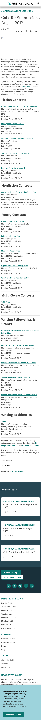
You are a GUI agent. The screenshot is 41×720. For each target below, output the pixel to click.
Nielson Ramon (18, 471)
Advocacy (4, 664)
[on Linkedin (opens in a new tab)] (31, 31)
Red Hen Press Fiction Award (13, 168)
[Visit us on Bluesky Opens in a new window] (20, 586)
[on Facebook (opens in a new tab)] (27, 31)
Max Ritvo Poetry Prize (10, 251)
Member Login (12, 572)
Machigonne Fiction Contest (12, 124)
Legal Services (6, 610)
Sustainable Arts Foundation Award (15, 377)
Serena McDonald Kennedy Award (15, 153)
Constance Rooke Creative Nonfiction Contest (20, 192)
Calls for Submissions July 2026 (19, 552)
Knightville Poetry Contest (12, 236)
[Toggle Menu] (3, 3)
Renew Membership (9, 617)
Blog (3, 649)
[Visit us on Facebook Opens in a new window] (26, 586)
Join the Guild (6, 603)
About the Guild (7, 660)
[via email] (36, 31)
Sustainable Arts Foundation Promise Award (19, 395)
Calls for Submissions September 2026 (20, 506)
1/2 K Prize (5, 302)
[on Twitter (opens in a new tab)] (22, 31)
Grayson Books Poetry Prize (12, 221)
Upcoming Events (8, 642)
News (3, 646)
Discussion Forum (8, 628)
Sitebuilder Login (13, 577)
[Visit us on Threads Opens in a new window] (14, 586)
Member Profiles (7, 621)
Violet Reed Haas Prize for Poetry (15, 278)
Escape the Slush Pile (30, 445)
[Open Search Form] (38, 3)
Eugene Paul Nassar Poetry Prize (14, 265)
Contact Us (5, 667)
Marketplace (6, 625)
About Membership (9, 607)
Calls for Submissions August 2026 (18, 529)
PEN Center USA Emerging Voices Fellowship (19, 345)
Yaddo (3, 421)
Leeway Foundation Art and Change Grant (18, 362)
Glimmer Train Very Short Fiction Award (17, 138)
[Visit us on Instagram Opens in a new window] (9, 586)
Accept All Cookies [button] (13, 714)
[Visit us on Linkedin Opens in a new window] (32, 586)
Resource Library (8, 639)
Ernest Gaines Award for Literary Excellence (19, 106)
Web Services (6, 614)
